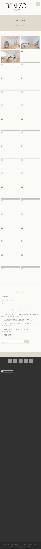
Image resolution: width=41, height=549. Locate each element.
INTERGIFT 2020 (9, 335)
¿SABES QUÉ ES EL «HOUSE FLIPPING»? (18, 320)
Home (15, 25)
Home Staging (7, 300)
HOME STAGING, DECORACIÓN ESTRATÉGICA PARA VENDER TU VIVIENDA (19, 315)
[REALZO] (16, 12)
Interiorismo (6, 304)
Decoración (6, 296)
